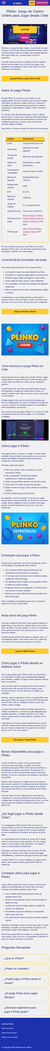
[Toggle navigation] (3, 3)
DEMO (32, 3)
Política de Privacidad (9, 1037)
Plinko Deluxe (29, 215)
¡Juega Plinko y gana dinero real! (25, 78)
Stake (33, 232)
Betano (38, 229)
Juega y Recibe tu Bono (25, 311)
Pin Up (31, 229)
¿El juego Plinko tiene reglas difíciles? (21, 995)
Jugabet (26, 232)
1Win (25, 229)
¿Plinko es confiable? (16, 968)
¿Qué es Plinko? (14, 958)
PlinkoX (39, 215)
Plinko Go (39, 218)
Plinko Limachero (30, 221)
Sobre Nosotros (7, 1028)
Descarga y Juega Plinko (25, 740)
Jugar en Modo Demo (25, 651)
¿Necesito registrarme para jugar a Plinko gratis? (20, 1009)
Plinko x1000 (28, 218)
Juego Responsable (9, 1033)
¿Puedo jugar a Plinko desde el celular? (22, 981)
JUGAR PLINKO (42, 3)
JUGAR (25, 29)
